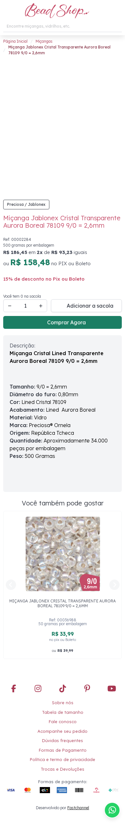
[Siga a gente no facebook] (13, 689)
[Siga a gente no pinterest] (87, 689)
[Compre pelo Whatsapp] (112, 810)
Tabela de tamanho (62, 712)
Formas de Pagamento (63, 750)
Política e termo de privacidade (62, 759)
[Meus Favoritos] (104, 11)
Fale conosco (63, 721)
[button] (7, 11)
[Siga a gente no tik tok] (62, 689)
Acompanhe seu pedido (63, 731)
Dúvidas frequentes (62, 740)
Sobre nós (62, 702)
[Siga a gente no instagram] (38, 689)
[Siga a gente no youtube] (111, 689)
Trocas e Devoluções (62, 769)
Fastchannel (78, 807)
